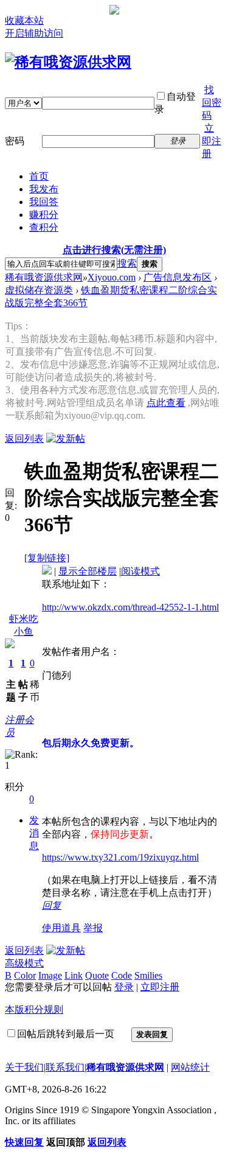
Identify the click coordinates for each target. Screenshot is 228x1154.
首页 (39, 176)
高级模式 (24, 963)
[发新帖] (65, 438)
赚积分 (43, 214)
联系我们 (65, 1067)
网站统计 (190, 1067)
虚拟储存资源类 (39, 290)
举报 (93, 928)
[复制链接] (46, 558)
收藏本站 (24, 20)
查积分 (43, 227)
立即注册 (211, 141)
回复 (51, 905)
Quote (97, 975)
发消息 (34, 833)
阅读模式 (140, 571)
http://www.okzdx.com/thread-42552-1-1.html (130, 607)
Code (121, 975)
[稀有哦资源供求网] (68, 62)
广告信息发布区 (177, 277)
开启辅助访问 (34, 33)
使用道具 (61, 928)
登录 (124, 987)
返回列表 (24, 438)
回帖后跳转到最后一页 (65, 1034)
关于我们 (24, 1067)
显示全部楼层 (87, 571)
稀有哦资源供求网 (44, 277)
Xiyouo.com (112, 277)
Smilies (148, 975)
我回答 (43, 202)
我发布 (43, 189)
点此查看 (166, 402)
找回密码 (211, 103)
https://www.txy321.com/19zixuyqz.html (120, 857)
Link (73, 975)
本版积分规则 (34, 1009)
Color (25, 975)
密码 (14, 141)
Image (50, 975)
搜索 (127, 263)
